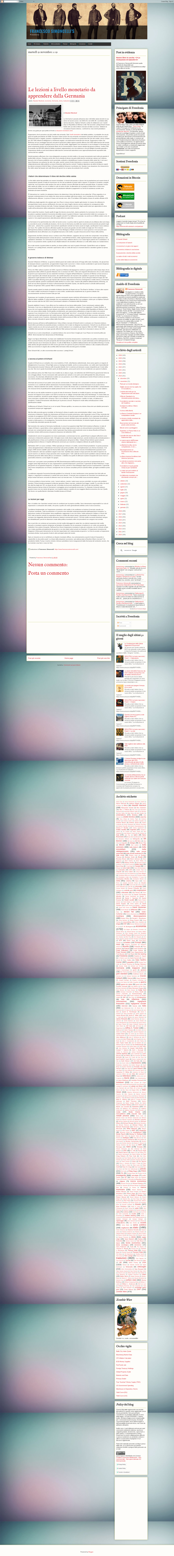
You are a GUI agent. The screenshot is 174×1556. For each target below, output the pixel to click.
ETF (120, 940)
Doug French (134, 920)
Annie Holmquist (128, 824)
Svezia (140, 1239)
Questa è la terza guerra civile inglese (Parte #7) (134, 715)
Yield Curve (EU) (121, 1392)
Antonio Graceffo (123, 826)
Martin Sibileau (126, 1105)
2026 (120, 355)
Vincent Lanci (121, 1273)
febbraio (123, 504)
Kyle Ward (127, 1068)
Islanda (135, 1006)
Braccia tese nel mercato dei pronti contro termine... (129, 424)
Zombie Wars (121, 1292)
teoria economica (133, 1243)
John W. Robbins (136, 1043)
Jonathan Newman (121, 1046)
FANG (118, 944)
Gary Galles (127, 960)
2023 (120, 364)
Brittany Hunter (129, 862)
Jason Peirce (142, 1022)
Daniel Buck (127, 894)
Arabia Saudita (121, 829)
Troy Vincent (119, 1260)
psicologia (135, 1175)
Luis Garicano (120, 1088)
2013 (120, 526)
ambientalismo (121, 815)
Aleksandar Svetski (127, 807)
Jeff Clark (129, 1026)
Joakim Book (120, 1033)
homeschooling (137, 993)
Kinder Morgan (135, 1065)
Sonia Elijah (125, 1225)
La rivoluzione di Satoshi (124, 243)
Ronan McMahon (123, 1202)
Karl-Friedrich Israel (122, 1059)
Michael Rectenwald (122, 1127)
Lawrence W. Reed (138, 1072)
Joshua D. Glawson (122, 1052)
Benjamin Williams (124, 839)
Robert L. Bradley (123, 1195)
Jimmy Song (126, 1032)
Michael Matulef (123, 1121)
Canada (137, 866)
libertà (126, 1078)
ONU (125, 1150)
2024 (120, 361)
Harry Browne (120, 990)
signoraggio (120, 1221)
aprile (122, 498)
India (122, 999)
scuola (134, 1213)
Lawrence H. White (122, 1072)
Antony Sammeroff (138, 828)
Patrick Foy (143, 1152)
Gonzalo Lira (120, 976)
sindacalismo (120, 1223)
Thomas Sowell (126, 1252)
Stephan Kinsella (133, 1230)
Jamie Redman (135, 1019)
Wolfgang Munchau (123, 1286)
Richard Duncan (125, 1183)
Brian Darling (129, 861)
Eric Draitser (119, 937)
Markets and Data (122, 1375)
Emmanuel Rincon (139, 935)
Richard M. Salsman (121, 1185)
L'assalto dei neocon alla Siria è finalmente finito (130, 436)
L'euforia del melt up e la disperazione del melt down (129, 392)
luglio (122, 490)
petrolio (143, 1169)
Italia (144, 1006)
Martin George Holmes (132, 1103)
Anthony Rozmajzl (141, 824)
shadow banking (130, 1215)
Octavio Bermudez (121, 1149)
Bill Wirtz (138, 841)
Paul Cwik (132, 1156)
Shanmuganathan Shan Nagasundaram (133, 1217)
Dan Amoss (136, 892)
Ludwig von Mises (137, 1086)
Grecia (129, 978)
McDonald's (140, 1110)
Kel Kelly (137, 1061)
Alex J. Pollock (124, 809)
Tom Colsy (119, 1256)
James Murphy (128, 1017)
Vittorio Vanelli (131, 1273)
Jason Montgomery (121, 1022)
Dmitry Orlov (125, 918)
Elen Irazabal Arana (131, 933)
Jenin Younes (128, 1030)
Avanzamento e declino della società (128, 253)
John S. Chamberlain (128, 1041)
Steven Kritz (132, 1235)
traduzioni (66, 101)
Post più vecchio (103, 658)
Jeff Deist (138, 1026)
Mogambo (142, 1130)
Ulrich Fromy (133, 1262)
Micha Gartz (139, 1116)
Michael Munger (128, 1123)
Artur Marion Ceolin (129, 833)
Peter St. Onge (127, 1167)
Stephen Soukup (131, 1233)
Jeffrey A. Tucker (132, 1028)
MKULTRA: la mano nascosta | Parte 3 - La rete (135, 730)
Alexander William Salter (131, 811)
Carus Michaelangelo (140, 868)
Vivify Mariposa (120, 1274)
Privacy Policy (122, 1464)
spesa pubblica (139, 1225)
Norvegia (119, 1147)
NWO (128, 1147)
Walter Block (124, 1276)
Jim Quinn (139, 1030)
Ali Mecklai (143, 811)
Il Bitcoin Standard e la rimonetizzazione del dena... (130, 397)
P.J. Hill (132, 1150)
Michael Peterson (124, 1125)
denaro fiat (129, 912)
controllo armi (128, 890)
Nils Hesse (132, 1145)
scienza (125, 1212)
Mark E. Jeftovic (121, 1099)
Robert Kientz (142, 1193)
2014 (120, 523)
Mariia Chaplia (131, 1097)
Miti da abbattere (55, 44)
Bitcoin (122, 845)
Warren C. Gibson (127, 1278)
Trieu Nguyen (140, 1258)
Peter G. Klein (126, 1165)
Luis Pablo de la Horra (133, 1088)
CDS (130, 870)
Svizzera (119, 1241)
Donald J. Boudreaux (139, 918)
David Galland (139, 902)
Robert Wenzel (121, 1197)
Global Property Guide (123, 1372)
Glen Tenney (123, 972)
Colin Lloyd (141, 884)
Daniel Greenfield (130, 896)
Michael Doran (120, 1118)
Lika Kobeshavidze (140, 1078)
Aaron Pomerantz (130, 801)
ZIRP (139, 1289)
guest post (139, 984)
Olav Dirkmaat (135, 1149)
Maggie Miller (135, 1090)
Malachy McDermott (133, 1092)
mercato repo (136, 1114)
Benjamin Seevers (141, 837)
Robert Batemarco (137, 1189)
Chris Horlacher (120, 873)
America (134, 815)
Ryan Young (128, 1208)
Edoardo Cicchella (138, 929)
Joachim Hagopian (138, 1032)
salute (137, 1208)
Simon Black (140, 1221)
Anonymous (120, 566)
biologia (132, 843)
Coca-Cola (132, 884)
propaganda (121, 1175)
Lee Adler (132, 1074)
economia (48, 101)
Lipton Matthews (123, 1080)
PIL (122, 1173)
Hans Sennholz (122, 988)
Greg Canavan (141, 978)
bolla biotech (133, 847)
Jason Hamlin (140, 1021)
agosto (122, 487)
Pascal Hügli (142, 1150)
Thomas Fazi (134, 1248)
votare (144, 1274)
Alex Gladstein (141, 807)
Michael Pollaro (138, 1125)
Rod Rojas (136, 1199)
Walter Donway (135, 1276)
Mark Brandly (140, 1097)
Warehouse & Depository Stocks (127, 1389)
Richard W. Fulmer (130, 1187)
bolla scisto (120, 855)
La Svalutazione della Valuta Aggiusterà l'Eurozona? (134, 644)
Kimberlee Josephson (122, 1065)
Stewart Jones (142, 1235)
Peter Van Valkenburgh (131, 1169)
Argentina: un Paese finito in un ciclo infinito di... (130, 431)
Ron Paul (127, 1200)
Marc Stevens (128, 1094)
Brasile (140, 857)
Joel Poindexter (120, 1035)
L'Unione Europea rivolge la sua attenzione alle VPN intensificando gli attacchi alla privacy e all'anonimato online (135, 761)
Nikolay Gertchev (121, 1145)
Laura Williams (128, 1070)
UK (120, 1262)
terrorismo (138, 1245)
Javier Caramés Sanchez (136, 1024)
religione (122, 1181)
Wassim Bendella (139, 1278)
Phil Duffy (123, 1171)
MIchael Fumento (127, 1119)
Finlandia (137, 946)
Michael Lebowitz (140, 1119)
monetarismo (137, 1132)
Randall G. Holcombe (128, 1179)
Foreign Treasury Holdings (125, 1368)
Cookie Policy (122, 1468)
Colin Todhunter (120, 886)
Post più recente (34, 658)
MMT (133, 1130)
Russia (138, 1204)
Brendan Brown (121, 859)
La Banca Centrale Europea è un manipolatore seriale (130, 414)
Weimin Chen (120, 1280)
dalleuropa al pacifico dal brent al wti (129, 594)
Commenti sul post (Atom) (72, 665)
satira (118, 1212)
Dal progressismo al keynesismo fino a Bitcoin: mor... (129, 451)
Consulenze (82, 44)
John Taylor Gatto (122, 1043)
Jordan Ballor (133, 1046)
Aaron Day (119, 801)
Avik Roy (127, 835)
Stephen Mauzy (120, 1233)
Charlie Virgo (140, 870)
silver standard (131, 1221)
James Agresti (140, 1013)
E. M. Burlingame (127, 926)
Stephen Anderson (127, 1232)
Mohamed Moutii (125, 1132)
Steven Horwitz (122, 1235)
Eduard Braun (120, 931)
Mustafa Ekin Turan (122, 1136)
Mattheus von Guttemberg (130, 1108)
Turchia (127, 1260)
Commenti (122, 626)
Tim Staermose (129, 1254)
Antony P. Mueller (122, 828)
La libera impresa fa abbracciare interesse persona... (130, 457)
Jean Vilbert (119, 1026)
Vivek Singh (141, 1273)
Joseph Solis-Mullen (136, 1048)
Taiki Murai (140, 1241)
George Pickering (127, 964)
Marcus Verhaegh (139, 1096)
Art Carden (126, 831)
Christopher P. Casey (138, 877)
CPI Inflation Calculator (123, 1358)
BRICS (118, 862)
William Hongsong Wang (131, 1282)
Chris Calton (129, 871)
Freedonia (123, 956)
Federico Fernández (131, 944)
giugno (122, 492)
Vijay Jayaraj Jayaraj (122, 1271)
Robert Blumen (121, 1191)
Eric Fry (128, 937)
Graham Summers (132, 976)
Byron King (119, 866)
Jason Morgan (133, 1022)
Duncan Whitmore (135, 924)
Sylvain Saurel (130, 1241)
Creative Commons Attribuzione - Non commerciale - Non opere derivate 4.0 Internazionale (128, 1459)
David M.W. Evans (124, 907)
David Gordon (121, 903)
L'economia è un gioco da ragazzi (127, 246)
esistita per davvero (122, 131)
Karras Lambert (136, 1059)
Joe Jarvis (131, 1033)
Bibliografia (73, 44)
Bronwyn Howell (141, 862)
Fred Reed (130, 954)
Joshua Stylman (121, 1053)
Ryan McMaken (121, 1206)
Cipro (137, 881)
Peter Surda (137, 1167)
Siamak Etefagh (138, 1219)
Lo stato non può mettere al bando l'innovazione (129, 471)
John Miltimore (121, 1037)
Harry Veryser (131, 990)
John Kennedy (140, 1035)
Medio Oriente (134, 1112)
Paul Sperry (137, 1158)
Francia (126, 948)
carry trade (126, 868)
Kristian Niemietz (127, 1066)
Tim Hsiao (119, 1254)
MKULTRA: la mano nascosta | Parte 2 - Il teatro (135, 701)
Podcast (65, 44)
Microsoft (119, 1128)
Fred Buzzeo (120, 954)
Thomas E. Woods (122, 1248)
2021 (120, 370)
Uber (144, 1260)
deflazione (134, 909)
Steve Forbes (142, 1233)
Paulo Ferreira (136, 1159)
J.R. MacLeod (128, 1010)
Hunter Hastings (134, 995)
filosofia (126, 946)
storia (61, 101)
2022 (120, 367)
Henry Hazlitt (139, 992)
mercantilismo (120, 1114)
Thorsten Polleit (138, 1252)
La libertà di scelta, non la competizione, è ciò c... (128, 446)
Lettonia (138, 1076)
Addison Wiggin (134, 803)
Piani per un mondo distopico (129, 384)
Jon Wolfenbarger (138, 1044)
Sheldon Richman (122, 1219)
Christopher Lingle (123, 877)
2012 (120, 529)
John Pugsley (137, 1039)
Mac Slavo (126, 1090)
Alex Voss (135, 809)
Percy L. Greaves (124, 1163)
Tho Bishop (140, 1246)
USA (144, 1262)
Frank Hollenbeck (122, 950)
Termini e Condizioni (123, 1472)
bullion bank (139, 864)
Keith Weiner (125, 1061)
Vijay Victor (143, 1271)
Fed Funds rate (121, 1365)
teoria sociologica (122, 1245)
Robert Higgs (131, 1193)
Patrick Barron (123, 1152)
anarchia (143, 817)
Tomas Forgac (140, 1256)
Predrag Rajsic (131, 1173)
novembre (123, 381)
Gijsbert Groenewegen (122, 970)
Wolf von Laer (142, 1284)
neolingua (126, 1137)
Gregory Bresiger (124, 980)
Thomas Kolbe (133, 1250)
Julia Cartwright (135, 1053)
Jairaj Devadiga (128, 1013)
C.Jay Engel (129, 866)
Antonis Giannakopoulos (137, 826)
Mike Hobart (125, 1130)
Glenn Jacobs (133, 972)
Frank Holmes (138, 950)
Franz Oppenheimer (137, 952)
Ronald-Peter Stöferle (140, 1200)
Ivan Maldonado (126, 1008)
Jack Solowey (137, 1010)
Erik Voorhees (135, 938)
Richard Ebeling (138, 1183)
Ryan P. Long (135, 1206)
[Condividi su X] (75, 101)
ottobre (122, 481)
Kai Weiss (127, 1055)
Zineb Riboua (128, 1289)
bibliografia (136, 839)
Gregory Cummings (138, 980)
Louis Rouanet (140, 1084)
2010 (120, 534)
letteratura (127, 1076)
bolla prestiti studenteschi (134, 853)
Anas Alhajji (123, 819)
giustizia (143, 970)
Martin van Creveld (122, 1106)
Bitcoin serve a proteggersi (128, 428)
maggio (123, 495)
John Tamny (140, 1041)
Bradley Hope (133, 855)
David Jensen (129, 905)
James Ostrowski (139, 1017)
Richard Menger (134, 1185)
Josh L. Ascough (137, 1050)
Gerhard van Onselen (137, 966)
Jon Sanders (126, 1044)
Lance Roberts (138, 1068)
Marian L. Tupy (120, 1097)
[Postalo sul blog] (73, 101)
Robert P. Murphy (137, 1195)
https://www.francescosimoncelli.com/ (66, 549)
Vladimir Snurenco (133, 1274)
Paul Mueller (128, 1158)
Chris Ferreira (140, 871)
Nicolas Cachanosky (132, 1141)
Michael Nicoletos (141, 1123)
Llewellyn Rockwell (137, 1080)
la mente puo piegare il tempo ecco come (130, 575)
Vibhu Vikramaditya (126, 1269)
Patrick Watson (136, 1154)
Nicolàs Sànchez (127, 1143)
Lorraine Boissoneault (128, 1084)
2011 (120, 531)
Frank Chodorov (138, 948)
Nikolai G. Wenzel (139, 1143)
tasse (118, 1243)
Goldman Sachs (138, 974)
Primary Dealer (121, 1379)
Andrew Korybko (139, 821)
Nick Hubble (140, 1139)
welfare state (131, 1280)
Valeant (124, 1265)
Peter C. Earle (136, 1163)
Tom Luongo (128, 1256)
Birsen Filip (142, 843)
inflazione (135, 999)
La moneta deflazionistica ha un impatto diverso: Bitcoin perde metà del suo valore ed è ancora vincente (135, 777)
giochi (135, 970)
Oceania (139, 1147)
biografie (124, 843)
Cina (118, 881)
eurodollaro (126, 942)
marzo (122, 501)
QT (126, 1177)
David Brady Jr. (128, 902)
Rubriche (46, 44)
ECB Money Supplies (123, 1361)
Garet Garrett (134, 958)
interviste (125, 1006)
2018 (120, 511)
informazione (121, 1001)
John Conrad (130, 1035)
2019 (120, 376)
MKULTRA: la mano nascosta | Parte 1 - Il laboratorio (135, 657)
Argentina (133, 829)
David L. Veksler (140, 905)
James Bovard (121, 1015)
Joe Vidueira (140, 1033)
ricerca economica (138, 1181)
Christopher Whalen (138, 879)
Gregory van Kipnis (121, 982)
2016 (120, 517)
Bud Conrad (129, 864)
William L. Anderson (128, 1284)
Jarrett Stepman (128, 1021)
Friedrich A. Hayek (140, 956)
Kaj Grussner (136, 1055)
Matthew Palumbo (130, 1110)
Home (29, 44)
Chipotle (118, 871)
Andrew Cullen (127, 821)
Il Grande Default (121, 239)
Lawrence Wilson (121, 1074)
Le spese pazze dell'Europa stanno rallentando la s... (129, 441)
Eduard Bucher (131, 931)
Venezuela (129, 1267)
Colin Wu (129, 886)
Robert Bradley (134, 1191)
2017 (120, 514)
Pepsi (134, 1161)
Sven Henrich (129, 1239)
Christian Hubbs (141, 875)
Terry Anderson (121, 1246)
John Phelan (127, 1039)
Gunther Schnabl (121, 986)
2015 (120, 520)
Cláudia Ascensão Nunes (130, 883)
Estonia (143, 938)
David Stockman (139, 907)
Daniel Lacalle (129, 900)
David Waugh (124, 909)
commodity (138, 886)
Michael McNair (134, 1121)
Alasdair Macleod (38, 101)
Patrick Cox (134, 1152)
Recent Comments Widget (140, 608)
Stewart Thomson (123, 1237)
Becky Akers (130, 837)
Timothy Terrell (140, 1254)
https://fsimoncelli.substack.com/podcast (129, 226)
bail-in (136, 835)
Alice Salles (121, 813)
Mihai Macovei (132, 1128)
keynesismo (136, 1063)
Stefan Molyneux (120, 1230)
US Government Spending (125, 1385)
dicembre (123, 378)
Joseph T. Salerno (122, 1050)
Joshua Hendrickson (138, 1052)
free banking (142, 954)
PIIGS (143, 1171)
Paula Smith (126, 1159)
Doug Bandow (123, 920)
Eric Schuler (125, 938)
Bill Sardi (130, 841)
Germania (55, 101)
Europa (138, 942)
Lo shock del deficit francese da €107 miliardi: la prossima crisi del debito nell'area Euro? (135, 672)
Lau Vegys (119, 1070)
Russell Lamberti (127, 1204)
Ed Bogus (127, 929)
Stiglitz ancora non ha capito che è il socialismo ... (130, 388)
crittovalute (124, 892)
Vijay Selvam (133, 1271)
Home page (69, 658)
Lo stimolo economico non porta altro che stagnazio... (130, 462)
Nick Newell (119, 1141)
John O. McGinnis (134, 1037)
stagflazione (125, 1228)
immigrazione (141, 997)
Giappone (136, 968)
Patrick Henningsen (123, 1154)
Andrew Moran (121, 822)
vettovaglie (141, 1267)
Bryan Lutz (121, 864)
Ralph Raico (134, 1177)
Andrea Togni (134, 819)
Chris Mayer (142, 873)
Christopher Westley (122, 879)
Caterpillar (121, 870)
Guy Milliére (134, 986)
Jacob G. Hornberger (129, 1012)
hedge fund (142, 990)
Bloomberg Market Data (124, 1355)
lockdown (120, 1082)
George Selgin (123, 966)
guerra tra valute (126, 984)
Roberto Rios (126, 1199)
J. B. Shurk (137, 1008)
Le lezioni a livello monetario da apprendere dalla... (130, 419)
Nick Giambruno (129, 1139)
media (118, 1112)
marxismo (135, 1106)
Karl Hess (141, 1057)
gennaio (123, 507)
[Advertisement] (69, 71)
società (143, 1223)
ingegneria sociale (138, 1004)
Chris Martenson (131, 873)
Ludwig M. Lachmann (122, 1086)
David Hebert (134, 903)
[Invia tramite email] (71, 101)
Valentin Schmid (134, 1265)
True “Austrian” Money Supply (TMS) (128, 1382)
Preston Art (141, 1173)
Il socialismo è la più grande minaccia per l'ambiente (129, 466)
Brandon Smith (130, 857)
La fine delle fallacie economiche (126, 260)
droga (118, 924)
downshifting (127, 922)
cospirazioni (141, 890)
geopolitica (130, 962)
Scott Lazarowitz (123, 1213)
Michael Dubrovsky (133, 1118)
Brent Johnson (135, 859)
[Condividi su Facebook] (77, 101)
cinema (128, 881)
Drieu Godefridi (139, 922)
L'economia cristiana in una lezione (127, 249)
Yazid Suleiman (127, 1287)
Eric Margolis (137, 937)
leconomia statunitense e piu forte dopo (130, 585)
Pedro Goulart (126, 1161)
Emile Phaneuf (126, 935)
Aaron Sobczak (121, 803)
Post (120, 623)
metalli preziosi (122, 1116)
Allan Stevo (130, 813)
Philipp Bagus (133, 1171)
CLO (124, 884)
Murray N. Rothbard (136, 1134)
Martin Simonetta (139, 1105)
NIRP (140, 1145)
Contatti (90, 44)
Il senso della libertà (126, 410)
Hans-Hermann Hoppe (136, 988)
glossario (141, 972)
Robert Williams (134, 1197)
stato (135, 1227)
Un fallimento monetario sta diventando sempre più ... (129, 476)
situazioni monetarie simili (64, 130)
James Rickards (121, 1019)
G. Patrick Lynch (123, 958)
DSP (124, 924)
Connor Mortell (120, 888)
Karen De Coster (130, 1057)
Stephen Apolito (139, 1232)
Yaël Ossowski (136, 1286)
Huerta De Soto (121, 995)
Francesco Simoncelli (134, 289)
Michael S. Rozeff (139, 1127)
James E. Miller (133, 1015)
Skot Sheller (133, 1223)
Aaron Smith (140, 801)
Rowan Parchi (135, 1202)
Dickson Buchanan (131, 914)
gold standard (121, 974)
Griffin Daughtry (133, 982)
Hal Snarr (143, 986)
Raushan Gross (141, 1179)
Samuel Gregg (140, 1210)
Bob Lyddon (135, 845)
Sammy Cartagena (129, 1210)
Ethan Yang (131, 940)
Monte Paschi (120, 1134)
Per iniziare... (37, 44)
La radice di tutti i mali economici (126, 256)
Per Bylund (142, 1161)
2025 (120, 358)
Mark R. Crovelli (135, 1099)
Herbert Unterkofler (122, 993)
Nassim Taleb (135, 1136)
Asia (117, 835)
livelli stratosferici (75, 134)
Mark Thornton (131, 1101)
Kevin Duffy (125, 1063)
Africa (126, 805)
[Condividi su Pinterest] (79, 101)
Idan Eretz (131, 997)
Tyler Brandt (137, 1260)
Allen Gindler (140, 813)
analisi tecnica (129, 817)
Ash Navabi (140, 833)
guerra (143, 982)
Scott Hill (143, 1212)
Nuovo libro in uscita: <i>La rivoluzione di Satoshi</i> (128, 59)
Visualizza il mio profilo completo (127, 342)
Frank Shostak (121, 952)
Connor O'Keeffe (133, 888)
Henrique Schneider (126, 992)
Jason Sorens (122, 1024)
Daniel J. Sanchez (131, 898)
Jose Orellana (123, 1048)
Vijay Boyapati (139, 1269)
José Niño (142, 1046)
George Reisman (140, 964)
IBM (124, 997)
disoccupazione (140, 916)
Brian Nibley (139, 861)
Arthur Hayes (136, 831)
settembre (123, 484)
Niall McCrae (137, 1137)
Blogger (90, 1552)
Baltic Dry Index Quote (123, 1351)
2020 (120, 373)
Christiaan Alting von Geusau (127, 875)
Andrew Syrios (134, 822)
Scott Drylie (136, 1212)
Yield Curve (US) (121, 1396)
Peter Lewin (136, 1165)
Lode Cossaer (134, 1082)
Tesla (131, 1246)
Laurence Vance (139, 1070)
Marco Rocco (128, 1096)
